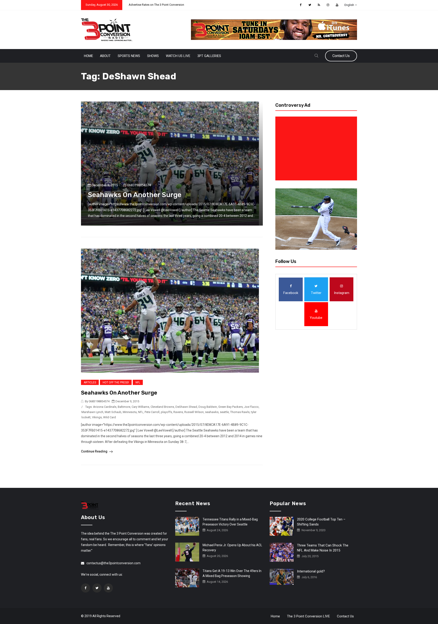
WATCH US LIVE (178, 56)
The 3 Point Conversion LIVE (308, 616)
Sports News (129, 56)
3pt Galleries (209, 56)
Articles (90, 382)
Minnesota (130, 412)
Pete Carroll (152, 412)
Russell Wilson (194, 412)
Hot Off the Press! (116, 382)
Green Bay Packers (230, 406)
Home (88, 56)
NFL (138, 382)
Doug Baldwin (207, 406)
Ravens (178, 412)
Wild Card (109, 417)
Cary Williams (140, 406)
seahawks (212, 412)
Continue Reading (94, 451)
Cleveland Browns (162, 406)
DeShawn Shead (186, 406)
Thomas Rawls (240, 412)
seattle (224, 412)
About (105, 56)
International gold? (311, 571)
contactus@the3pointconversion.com (113, 563)
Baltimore (124, 406)
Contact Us (341, 56)
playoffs (166, 412)
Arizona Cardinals (104, 406)
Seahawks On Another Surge (134, 195)
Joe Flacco (251, 406)
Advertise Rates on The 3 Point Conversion (156, 4)
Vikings (97, 417)
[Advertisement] (317, 148)
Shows (153, 56)
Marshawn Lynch (92, 412)
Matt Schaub (113, 412)
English (349, 5)
